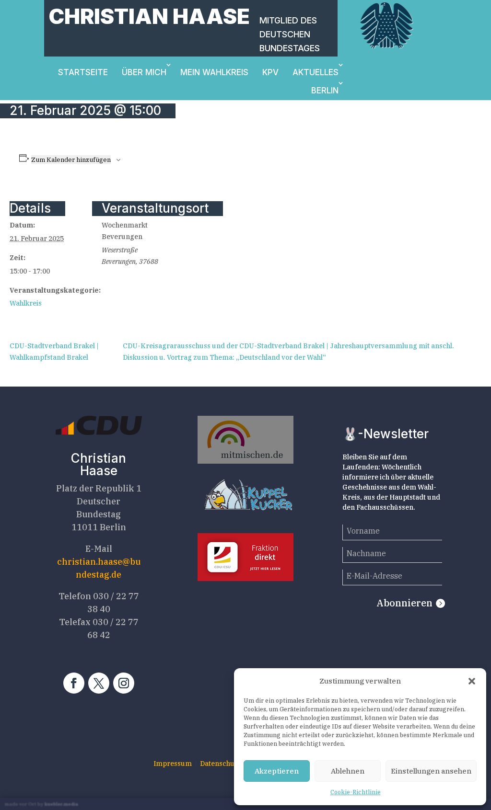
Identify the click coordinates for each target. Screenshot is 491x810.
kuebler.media (61, 804)
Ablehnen (347, 771)
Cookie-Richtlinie (355, 792)
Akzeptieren (277, 771)
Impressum (172, 763)
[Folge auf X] (98, 683)
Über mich (144, 72)
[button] (472, 681)
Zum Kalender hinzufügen (71, 159)
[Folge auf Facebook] (73, 683)
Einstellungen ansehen (431, 771)
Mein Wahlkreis (214, 72)
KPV (270, 72)
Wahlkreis (26, 303)
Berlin (325, 90)
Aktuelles (315, 72)
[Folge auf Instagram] (123, 683)
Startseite (83, 72)
